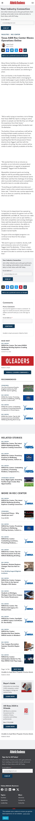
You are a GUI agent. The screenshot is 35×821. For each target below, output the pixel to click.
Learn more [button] (26, 813)
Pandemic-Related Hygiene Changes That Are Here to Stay (10, 566)
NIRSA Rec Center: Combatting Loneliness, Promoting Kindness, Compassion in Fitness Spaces (11, 408)
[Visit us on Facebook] (2, 789)
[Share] (7, 50)
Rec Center (15, 34)
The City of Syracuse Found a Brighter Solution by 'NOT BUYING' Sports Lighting (10, 388)
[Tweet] (16, 50)
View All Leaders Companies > (17, 372)
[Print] (3, 50)
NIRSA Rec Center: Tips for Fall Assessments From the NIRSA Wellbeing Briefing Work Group (10, 417)
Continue (8, 326)
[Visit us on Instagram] (6, 789)
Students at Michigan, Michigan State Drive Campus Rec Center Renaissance (11, 595)
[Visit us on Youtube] (14, 789)
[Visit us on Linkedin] (10, 789)
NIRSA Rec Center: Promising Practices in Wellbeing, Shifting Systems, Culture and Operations (10, 398)
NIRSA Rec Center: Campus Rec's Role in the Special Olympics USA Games (11, 582)
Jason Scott (9, 44)
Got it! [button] (5, 818)
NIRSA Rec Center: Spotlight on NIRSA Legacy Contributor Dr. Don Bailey (11, 620)
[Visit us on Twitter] (17, 789)
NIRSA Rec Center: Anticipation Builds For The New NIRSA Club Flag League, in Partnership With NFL (12, 659)
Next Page (17, 669)
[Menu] (2, 3)
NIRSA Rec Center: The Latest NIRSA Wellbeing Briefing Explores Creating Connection (14, 347)
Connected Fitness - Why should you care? (10, 514)
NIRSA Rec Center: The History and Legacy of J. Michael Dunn (9, 608)
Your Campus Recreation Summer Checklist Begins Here (10, 646)
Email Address (5, 19)
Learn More (10, 696)
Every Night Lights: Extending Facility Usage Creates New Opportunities (11, 482)
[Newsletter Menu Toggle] (33, 3)
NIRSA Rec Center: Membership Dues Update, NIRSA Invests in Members (10, 633)
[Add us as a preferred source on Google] (25, 50)
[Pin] (20, 50)
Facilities (5, 34)
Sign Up (6, 28)
